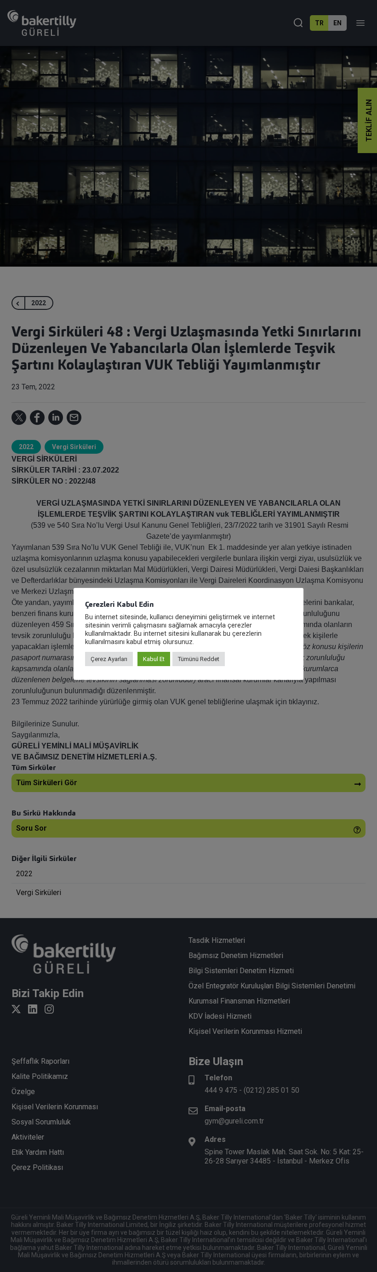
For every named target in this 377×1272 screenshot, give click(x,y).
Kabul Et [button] (154, 659)
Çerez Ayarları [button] (109, 659)
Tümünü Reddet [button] (198, 659)
